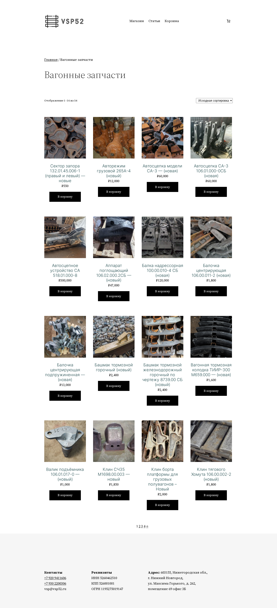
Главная (51, 59)
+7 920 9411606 (55, 578)
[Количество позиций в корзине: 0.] (228, 21)
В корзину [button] (65, 196)
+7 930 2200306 (55, 583)
